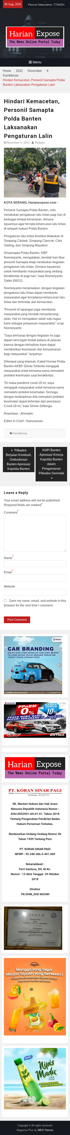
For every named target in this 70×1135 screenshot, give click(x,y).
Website (9, 586)
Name (8, 558)
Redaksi (40, 142)
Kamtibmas (20, 433)
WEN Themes (45, 1130)
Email (8, 572)
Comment (10, 512)
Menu (37, 62)
